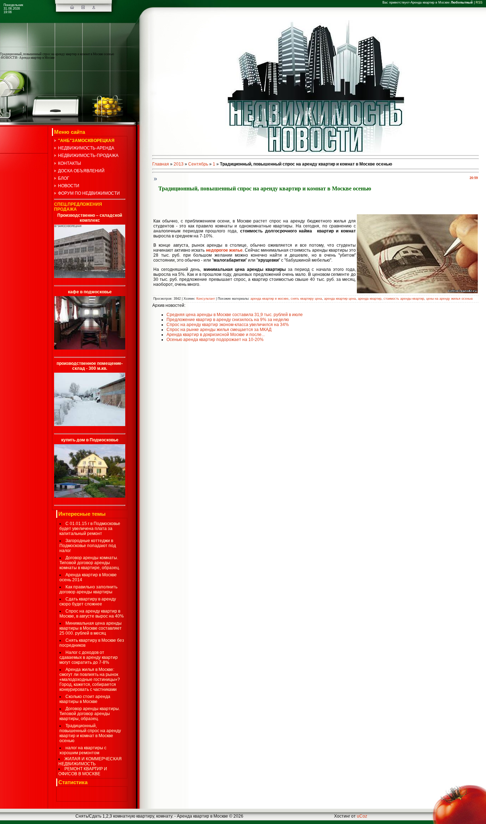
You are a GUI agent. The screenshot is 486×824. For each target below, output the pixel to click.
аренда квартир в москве (269, 298)
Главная (160, 164)
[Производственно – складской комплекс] (89, 276)
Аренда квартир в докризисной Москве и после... (216, 334)
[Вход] (93, 7)
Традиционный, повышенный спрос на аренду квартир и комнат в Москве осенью (90, 733)
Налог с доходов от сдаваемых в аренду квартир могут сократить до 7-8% (88, 657)
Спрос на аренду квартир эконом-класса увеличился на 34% (228, 324)
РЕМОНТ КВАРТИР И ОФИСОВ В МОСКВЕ (82, 771)
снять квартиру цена (306, 298)
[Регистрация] (83, 7)
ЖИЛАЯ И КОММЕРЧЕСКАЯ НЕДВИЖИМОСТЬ (90, 761)
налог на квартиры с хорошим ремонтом (82, 750)
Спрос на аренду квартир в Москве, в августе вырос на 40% (91, 614)
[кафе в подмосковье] (89, 348)
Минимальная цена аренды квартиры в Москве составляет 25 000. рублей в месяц (90, 628)
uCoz (362, 816)
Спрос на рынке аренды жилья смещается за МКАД (219, 329)
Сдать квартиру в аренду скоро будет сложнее (87, 602)
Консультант (205, 298)
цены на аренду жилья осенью (449, 298)
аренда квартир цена (340, 298)
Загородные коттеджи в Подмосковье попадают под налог (87, 545)
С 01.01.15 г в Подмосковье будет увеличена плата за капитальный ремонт (89, 528)
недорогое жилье (224, 250)
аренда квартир (369, 298)
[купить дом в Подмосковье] (89, 496)
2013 (179, 164)
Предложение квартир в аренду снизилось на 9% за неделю (228, 319)
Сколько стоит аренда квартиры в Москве (84, 699)
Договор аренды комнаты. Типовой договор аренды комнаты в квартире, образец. (89, 562)
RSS (479, 2)
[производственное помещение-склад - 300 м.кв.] (89, 424)
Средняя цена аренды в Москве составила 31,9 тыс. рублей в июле (235, 314)
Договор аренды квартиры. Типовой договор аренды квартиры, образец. (89, 713)
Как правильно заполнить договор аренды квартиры (88, 589)
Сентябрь (198, 164)
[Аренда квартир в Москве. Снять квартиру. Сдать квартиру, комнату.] (72, 7)
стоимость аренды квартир (404, 298)
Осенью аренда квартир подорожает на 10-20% (215, 339)
